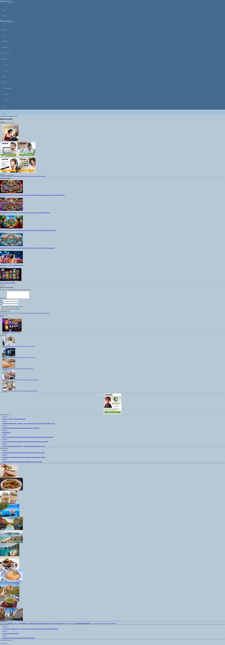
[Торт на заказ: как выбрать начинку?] (9, 477)
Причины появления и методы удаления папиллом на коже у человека (17, 368)
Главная (2, 116)
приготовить (60, 623)
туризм (112, 623)
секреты (98, 623)
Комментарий (3, 298)
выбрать (10, 623)
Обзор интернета (8, 88)
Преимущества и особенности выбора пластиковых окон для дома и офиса (18, 357)
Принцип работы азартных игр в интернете (11, 332)
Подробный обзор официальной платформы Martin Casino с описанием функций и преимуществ (27, 248)
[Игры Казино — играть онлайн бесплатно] (11, 263)
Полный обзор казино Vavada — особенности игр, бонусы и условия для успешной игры (25, 212)
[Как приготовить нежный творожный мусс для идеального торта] (9, 568)
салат (95, 623)
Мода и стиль (6, 53)
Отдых (4, 76)
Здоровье (5, 41)
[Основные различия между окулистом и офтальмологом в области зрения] (8, 345)
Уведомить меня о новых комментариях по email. (12, 306)
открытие (45, 623)
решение (91, 623)
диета (14, 623)
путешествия (79, 623)
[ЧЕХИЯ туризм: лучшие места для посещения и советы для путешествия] (11, 620)
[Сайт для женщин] (7, 3)
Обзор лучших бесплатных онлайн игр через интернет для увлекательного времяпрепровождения (27, 230)
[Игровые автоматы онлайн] (10, 280)
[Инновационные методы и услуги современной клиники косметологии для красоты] (8, 378)
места (27, 623)
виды (1, 623)
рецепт (87, 623)
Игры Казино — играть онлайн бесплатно (11, 265)
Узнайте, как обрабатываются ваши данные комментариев (36, 313)
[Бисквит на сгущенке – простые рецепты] (11, 581)
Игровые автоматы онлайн (7, 283)
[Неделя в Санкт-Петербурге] (11, 529)
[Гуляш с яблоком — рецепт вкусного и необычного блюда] (11, 490)
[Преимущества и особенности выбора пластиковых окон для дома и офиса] (8, 356)
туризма (115, 623)
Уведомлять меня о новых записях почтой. (10, 308)
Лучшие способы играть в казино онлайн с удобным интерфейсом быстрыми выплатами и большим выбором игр (32, 195)
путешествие (73, 623)
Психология (5, 47)
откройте (39, 623)
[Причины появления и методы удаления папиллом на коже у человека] (8, 367)
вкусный (3, 623)
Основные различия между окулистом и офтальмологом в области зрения (18, 346)
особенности (33, 623)
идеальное (18, 623)
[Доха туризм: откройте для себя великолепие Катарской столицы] (11, 542)
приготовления (67, 623)
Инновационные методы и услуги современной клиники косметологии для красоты (20, 379)
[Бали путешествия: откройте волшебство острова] (9, 555)
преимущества (52, 623)
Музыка (6, 94)
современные (107, 623)
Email (1, 302)
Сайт (1, 304)
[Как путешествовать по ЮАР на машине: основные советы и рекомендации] (9, 516)
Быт (3, 35)
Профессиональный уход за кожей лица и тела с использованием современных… (20, 390)
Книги (6, 99)
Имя (1, 300)
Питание (4, 58)
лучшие (23, 623)
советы (102, 623)
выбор (6, 623)
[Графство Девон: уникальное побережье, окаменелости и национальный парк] (9, 594)
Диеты (6, 70)
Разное (4, 82)
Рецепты (6, 64)
